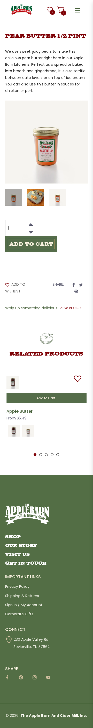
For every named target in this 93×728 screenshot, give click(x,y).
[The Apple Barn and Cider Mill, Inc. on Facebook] (9, 679)
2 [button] (40, 454)
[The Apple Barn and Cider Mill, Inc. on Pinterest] (22, 679)
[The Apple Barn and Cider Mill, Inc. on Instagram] (36, 679)
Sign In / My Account (23, 604)
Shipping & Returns (22, 595)
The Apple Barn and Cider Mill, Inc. (53, 715)
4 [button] (52, 454)
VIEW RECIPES (70, 308)
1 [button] (35, 454)
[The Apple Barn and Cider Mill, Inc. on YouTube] (50, 679)
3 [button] (46, 454)
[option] (46, 413)
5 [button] (57, 454)
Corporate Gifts (19, 614)
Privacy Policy (17, 586)
